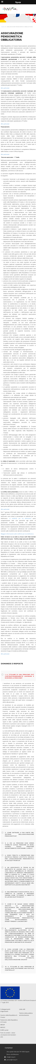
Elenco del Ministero (13, 1054)
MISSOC (2, 1027)
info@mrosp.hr (11, 1057)
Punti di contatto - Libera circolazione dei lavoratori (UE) (8, 1035)
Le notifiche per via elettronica (20, 518)
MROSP (2, 1025)
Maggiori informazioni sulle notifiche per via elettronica (17, 534)
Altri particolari (5, 88)
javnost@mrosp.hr (12, 1060)
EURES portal (4, 1030)
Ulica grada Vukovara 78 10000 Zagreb (18, 1051)
